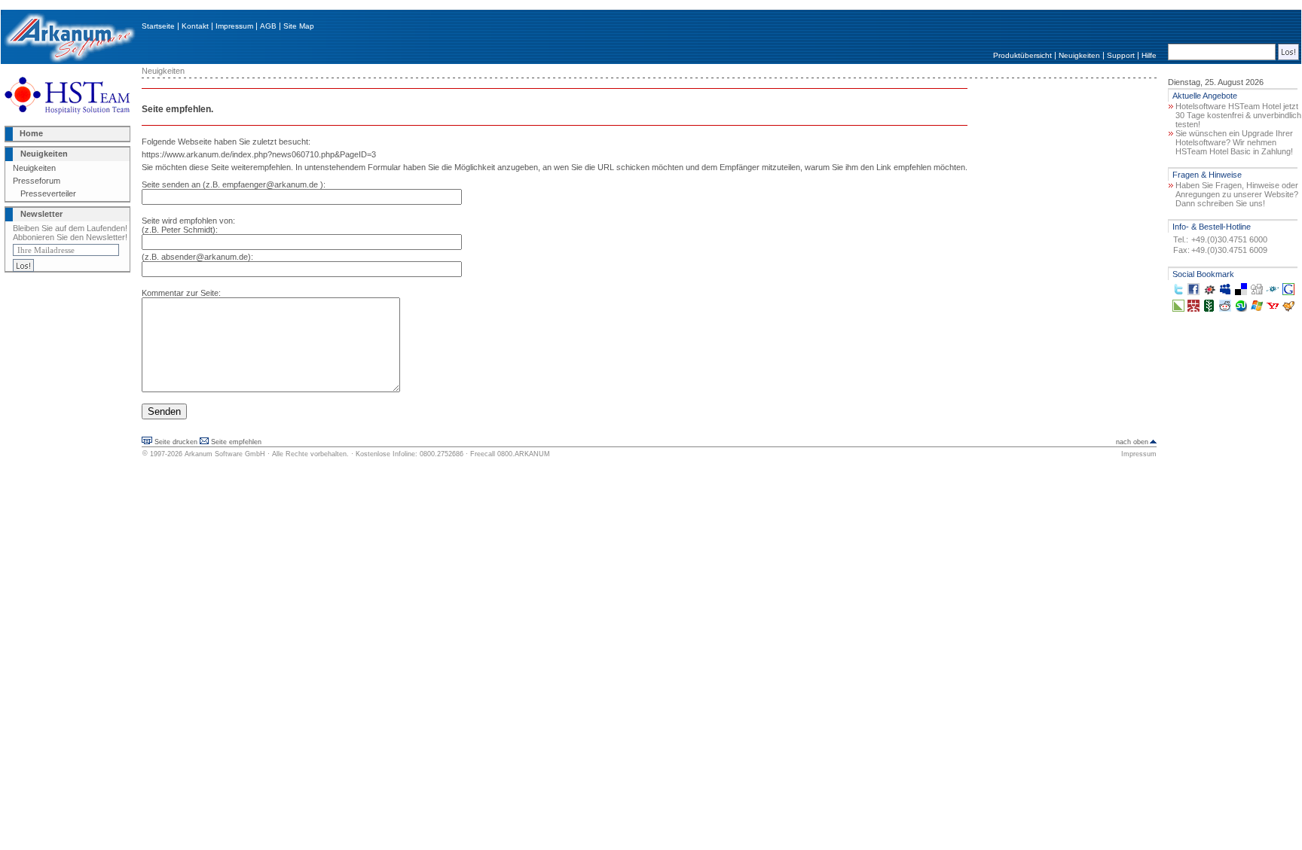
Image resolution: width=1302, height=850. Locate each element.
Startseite (158, 26)
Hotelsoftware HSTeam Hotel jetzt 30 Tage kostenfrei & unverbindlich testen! (1238, 115)
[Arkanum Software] (69, 61)
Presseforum (36, 180)
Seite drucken (175, 442)
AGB (268, 26)
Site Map (298, 26)
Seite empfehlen (236, 442)
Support (1121, 55)
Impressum (234, 26)
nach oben (1132, 442)
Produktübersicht (1022, 55)
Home (31, 133)
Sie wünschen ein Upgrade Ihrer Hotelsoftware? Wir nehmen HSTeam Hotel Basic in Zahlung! (1234, 142)
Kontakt (195, 26)
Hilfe (1149, 55)
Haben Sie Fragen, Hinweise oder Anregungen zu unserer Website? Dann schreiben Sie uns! (1236, 194)
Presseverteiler (48, 193)
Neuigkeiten (1079, 55)
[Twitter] (1178, 292)
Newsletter (41, 213)
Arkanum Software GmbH (225, 454)
